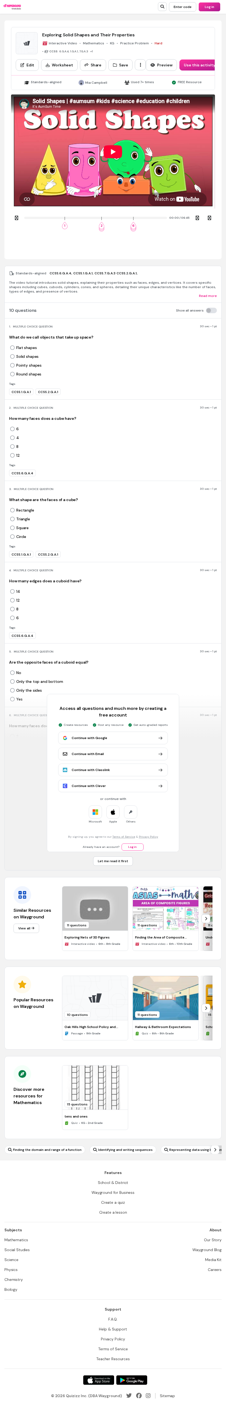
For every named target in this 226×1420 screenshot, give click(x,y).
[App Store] (98, 1380)
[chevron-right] (205, 918)
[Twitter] (129, 1395)
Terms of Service (123, 837)
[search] (162, 6)
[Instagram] (148, 1395)
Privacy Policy (148, 837)
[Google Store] (131, 1380)
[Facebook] (139, 1395)
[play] (16, 217)
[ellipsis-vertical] (140, 64)
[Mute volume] (197, 217)
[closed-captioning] (209, 217)
